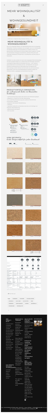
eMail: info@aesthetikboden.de (19, 384)
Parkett (7, 373)
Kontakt (19, 408)
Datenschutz (33, 408)
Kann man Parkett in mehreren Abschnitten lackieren (9, 326)
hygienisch (11, 301)
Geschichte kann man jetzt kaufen (9, 343)
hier (30, 337)
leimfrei (27, 303)
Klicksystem (25, 301)
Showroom (8, 376)
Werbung (27, 38)
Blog (20, 38)
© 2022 (1, 407)
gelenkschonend (30, 298)
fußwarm (22, 298)
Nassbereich (33, 303)
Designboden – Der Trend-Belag (9, 340)
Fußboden (15, 298)
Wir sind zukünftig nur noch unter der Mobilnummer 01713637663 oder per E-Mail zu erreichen (10, 334)
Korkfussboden (19, 303)
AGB (28, 408)
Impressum (24, 408)
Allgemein (16, 38)
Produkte (8, 371)
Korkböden (23, 38)
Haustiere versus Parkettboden (9, 348)
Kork (32, 301)
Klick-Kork (18, 301)
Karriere (8, 374)
